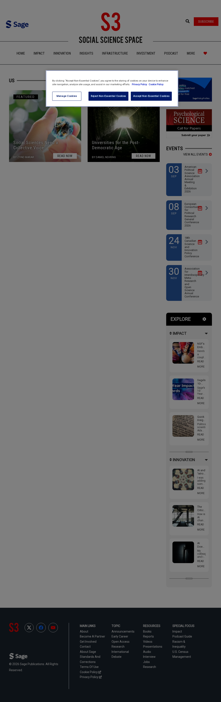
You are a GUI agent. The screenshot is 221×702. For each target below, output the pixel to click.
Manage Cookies (67, 95)
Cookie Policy (156, 84)
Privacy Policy (140, 84)
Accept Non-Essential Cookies (151, 95)
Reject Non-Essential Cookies (108, 95)
